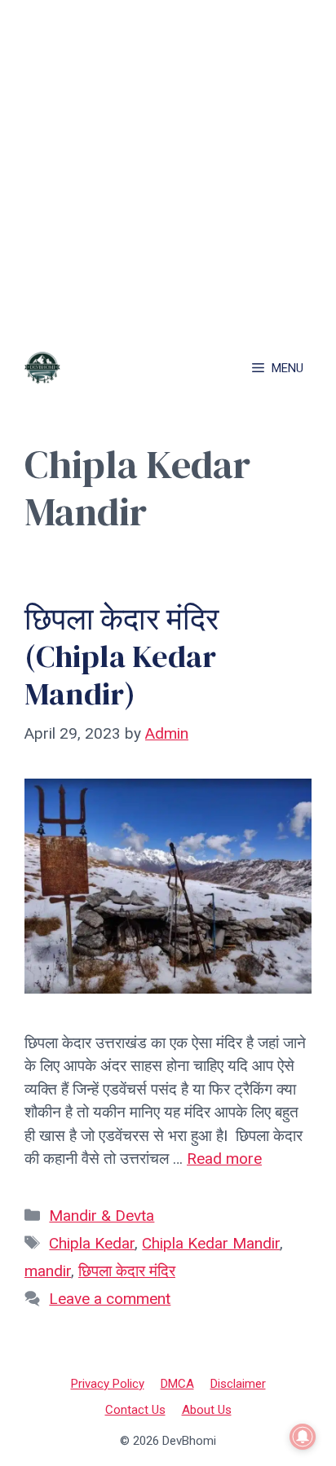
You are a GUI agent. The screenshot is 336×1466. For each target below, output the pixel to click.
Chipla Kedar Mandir (211, 1243)
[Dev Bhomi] (42, 368)
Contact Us (135, 1409)
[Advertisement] (168, 168)
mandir (47, 1271)
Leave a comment (109, 1298)
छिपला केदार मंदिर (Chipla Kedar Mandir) (121, 656)
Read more (224, 1158)
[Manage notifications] (303, 1437)
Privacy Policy (107, 1383)
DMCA (177, 1383)
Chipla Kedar (92, 1243)
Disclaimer (238, 1383)
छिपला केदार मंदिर (126, 1271)
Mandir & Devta (101, 1215)
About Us (207, 1409)
